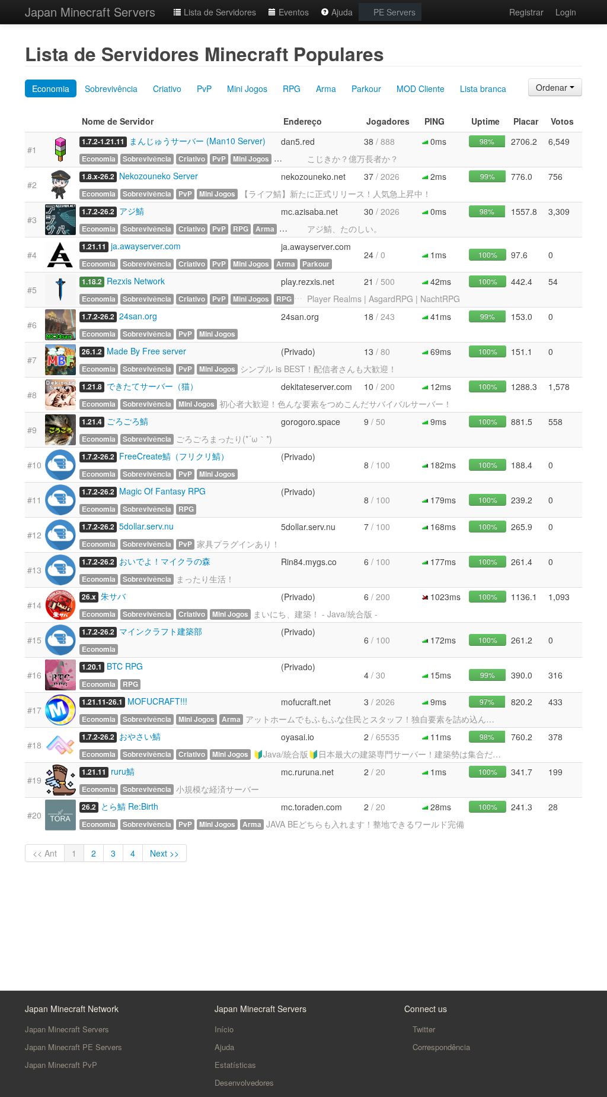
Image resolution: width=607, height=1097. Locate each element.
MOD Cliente (421, 88)
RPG (292, 88)
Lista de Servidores (218, 12)
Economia (50, 88)
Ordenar (553, 87)
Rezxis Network (136, 281)
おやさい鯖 (140, 736)
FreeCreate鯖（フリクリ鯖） (174, 456)
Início (224, 1029)
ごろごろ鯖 (127, 421)
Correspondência (440, 1046)
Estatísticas (235, 1064)
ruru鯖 (123, 771)
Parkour (366, 88)
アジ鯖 (131, 211)
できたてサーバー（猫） (152, 386)
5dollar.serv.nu (146, 526)
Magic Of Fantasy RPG (162, 491)
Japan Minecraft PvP (61, 1064)
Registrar (526, 12)
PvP (204, 88)
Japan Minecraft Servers (90, 11)
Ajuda (341, 12)
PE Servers (393, 12)
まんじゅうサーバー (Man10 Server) (197, 141)
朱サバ (113, 596)
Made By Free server (146, 351)
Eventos (292, 12)
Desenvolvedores (244, 1082)
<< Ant (45, 853)
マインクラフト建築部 (160, 631)
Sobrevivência (111, 88)
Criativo (167, 88)
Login (565, 12)
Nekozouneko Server (158, 176)
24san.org (138, 316)
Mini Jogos (247, 88)
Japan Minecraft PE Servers (73, 1046)
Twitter (422, 1029)
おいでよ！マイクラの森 (164, 561)
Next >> (164, 853)
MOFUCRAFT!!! (157, 701)
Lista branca (483, 88)
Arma (326, 88)
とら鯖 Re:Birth (129, 806)
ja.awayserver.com (146, 246)
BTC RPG (125, 666)
